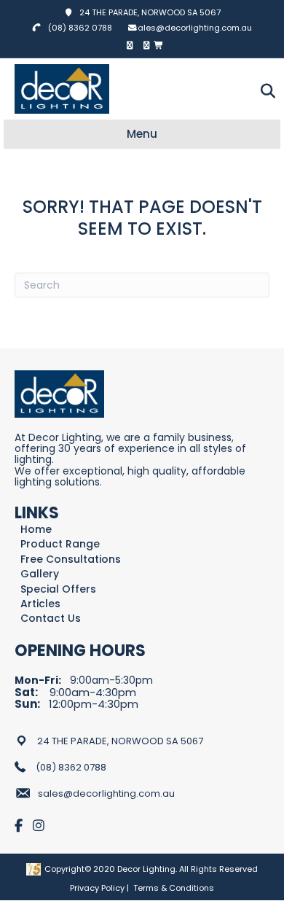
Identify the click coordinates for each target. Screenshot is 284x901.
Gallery (39, 574)
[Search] (264, 91)
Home (36, 530)
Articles (40, 604)
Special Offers (58, 589)
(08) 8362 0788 (80, 28)
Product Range (60, 544)
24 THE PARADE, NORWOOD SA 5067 (147, 12)
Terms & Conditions (173, 888)
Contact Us (50, 618)
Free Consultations (70, 559)
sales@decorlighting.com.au (192, 28)
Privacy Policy (97, 888)
